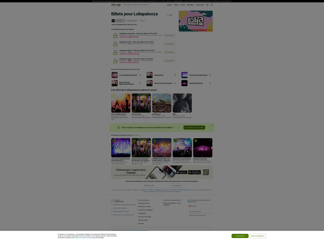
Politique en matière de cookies (83, 237)
